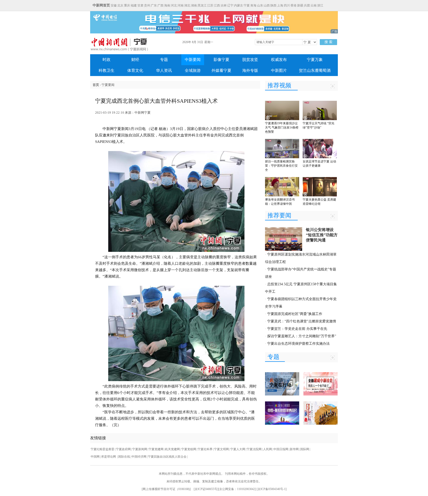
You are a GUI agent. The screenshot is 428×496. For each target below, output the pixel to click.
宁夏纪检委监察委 (102, 449)
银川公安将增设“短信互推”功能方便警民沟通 (322, 235)
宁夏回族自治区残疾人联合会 (167, 456)
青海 (253, 5)
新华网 (294, 449)
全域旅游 (193, 70)
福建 (134, 5)
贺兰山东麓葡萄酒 (315, 70)
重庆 (127, 5)
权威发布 (279, 59)
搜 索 (328, 42)
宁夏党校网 (188, 449)
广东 (154, 5)
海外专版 (250, 70)
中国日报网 (280, 449)
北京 (120, 5)
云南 (314, 5)
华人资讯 (164, 70)
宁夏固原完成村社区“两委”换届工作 (294, 314)
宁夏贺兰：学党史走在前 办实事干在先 (297, 329)
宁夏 (247, 5)
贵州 (147, 5)
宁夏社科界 (205, 449)
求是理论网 (109, 456)
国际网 (304, 449)
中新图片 (279, 70)
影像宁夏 (221, 59)
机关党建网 (172, 449)
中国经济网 (139, 456)
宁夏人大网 (237, 449)
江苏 (210, 5)
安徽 (114, 5)
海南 (167, 5)
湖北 (187, 5)
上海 (280, 5)
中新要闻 (193, 59)
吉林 (224, 5)
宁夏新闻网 (139, 449)
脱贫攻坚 (250, 59)
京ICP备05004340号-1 (272, 489)
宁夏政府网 (123, 449)
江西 (217, 5)
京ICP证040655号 (206, 489)
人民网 (267, 449)
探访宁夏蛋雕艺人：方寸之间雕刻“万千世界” (301, 336)
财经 (135, 59)
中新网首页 (101, 5)
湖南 (194, 5)
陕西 (273, 5)
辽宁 (230, 5)
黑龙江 (202, 5)
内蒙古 (238, 5)
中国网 (95, 456)
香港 (293, 5)
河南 (181, 5)
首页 (96, 85)
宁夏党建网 (156, 449)
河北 (174, 5)
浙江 (320, 5)
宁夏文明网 (221, 449)
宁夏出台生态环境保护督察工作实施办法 (298, 343)
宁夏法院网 (254, 449)
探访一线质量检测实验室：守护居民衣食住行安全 (281, 166)
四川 (287, 5)
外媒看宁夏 (221, 70)
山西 (267, 5)
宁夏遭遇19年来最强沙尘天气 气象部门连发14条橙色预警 (281, 127)
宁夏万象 (315, 59)
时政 (106, 59)
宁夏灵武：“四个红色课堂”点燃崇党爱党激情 (301, 321)
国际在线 (124, 456)
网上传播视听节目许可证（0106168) (166, 489)
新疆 (300, 5)
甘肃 (140, 5)
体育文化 (135, 70)
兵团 (307, 5)
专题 (164, 59)
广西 (160, 5)
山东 (260, 5)
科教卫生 (106, 70)
